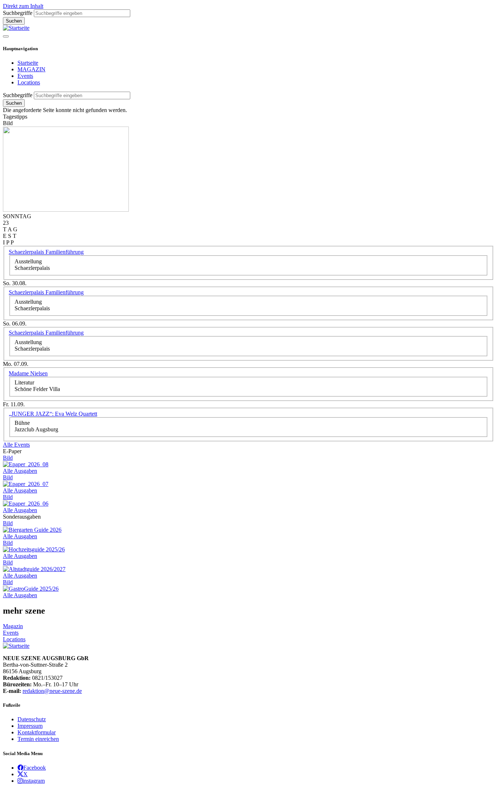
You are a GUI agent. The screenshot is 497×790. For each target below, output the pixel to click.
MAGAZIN (31, 69)
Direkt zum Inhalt (23, 6)
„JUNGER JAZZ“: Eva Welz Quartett (53, 414)
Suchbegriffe (17, 13)
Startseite (27, 63)
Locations (28, 82)
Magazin (13, 626)
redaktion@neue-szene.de (52, 691)
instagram (34, 780)
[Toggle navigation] (6, 36)
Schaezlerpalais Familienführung (46, 252)
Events (25, 76)
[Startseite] (16, 28)
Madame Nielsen (28, 373)
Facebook (34, 767)
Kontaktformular (36, 732)
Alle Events (16, 445)
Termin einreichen (38, 739)
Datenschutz (31, 719)
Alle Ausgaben (20, 471)
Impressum (30, 726)
